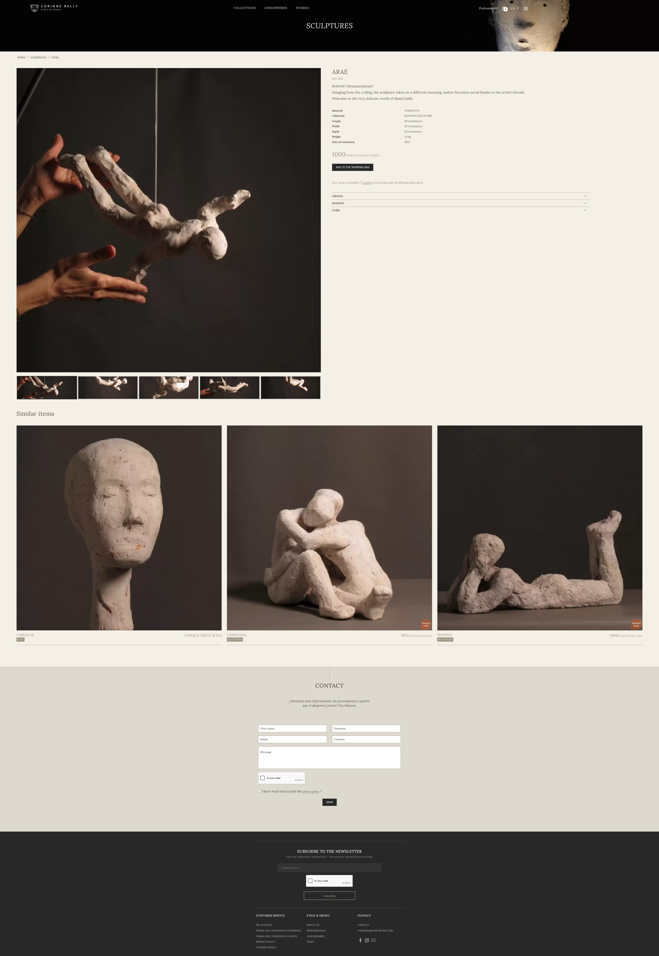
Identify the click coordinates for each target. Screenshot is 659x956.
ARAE (55, 57)
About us (313, 924)
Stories (302, 8)
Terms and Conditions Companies (278, 930)
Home (21, 57)
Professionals (488, 8)
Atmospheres (275, 8)
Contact (363, 924)
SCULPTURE (235, 639)
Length (336, 121)
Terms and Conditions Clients (276, 936)
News (310, 941)
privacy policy (311, 791)
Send (329, 802)
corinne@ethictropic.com (375, 930)
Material (337, 110)
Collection (338, 115)
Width (336, 126)
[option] (168, 220)
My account (264, 924)
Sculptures (39, 57)
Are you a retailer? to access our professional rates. (378, 182)
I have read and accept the (291, 791)
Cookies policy (266, 947)
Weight (336, 136)
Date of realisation (343, 142)
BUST (20, 639)
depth (335, 131)
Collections (245, 8)
